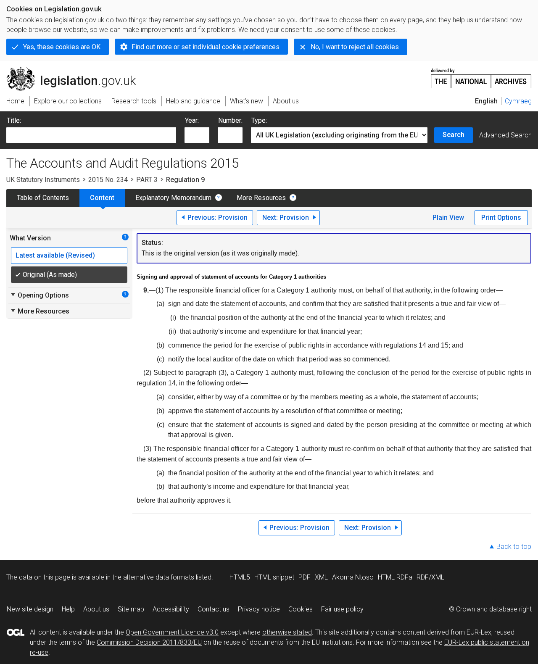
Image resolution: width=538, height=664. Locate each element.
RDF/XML (430, 577)
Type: (259, 120)
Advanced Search (505, 135)
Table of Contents (43, 198)
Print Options (501, 217)
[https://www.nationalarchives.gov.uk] (481, 75)
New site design (30, 609)
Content (102, 198)
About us (96, 609)
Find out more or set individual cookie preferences (206, 47)
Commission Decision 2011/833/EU (149, 642)
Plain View (448, 217)
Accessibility (171, 609)
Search (453, 135)
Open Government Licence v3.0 (172, 632)
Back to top (513, 547)
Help (68, 609)
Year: (192, 120)
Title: (14, 120)
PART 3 (147, 180)
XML (321, 577)
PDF (304, 577)
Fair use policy (342, 609)
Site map (131, 609)
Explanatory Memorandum (173, 198)
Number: (230, 120)
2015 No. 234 (108, 180)
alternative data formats (158, 577)
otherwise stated (287, 632)
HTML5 (239, 577)
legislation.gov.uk (76, 70)
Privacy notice (259, 609)
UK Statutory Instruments (43, 180)
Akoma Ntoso (353, 577)
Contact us (213, 609)
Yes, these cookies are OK (61, 47)
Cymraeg (518, 101)
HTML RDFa (395, 577)
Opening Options (39, 295)
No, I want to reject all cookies (355, 47)
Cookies (300, 609)
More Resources (261, 198)
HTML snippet (274, 577)
